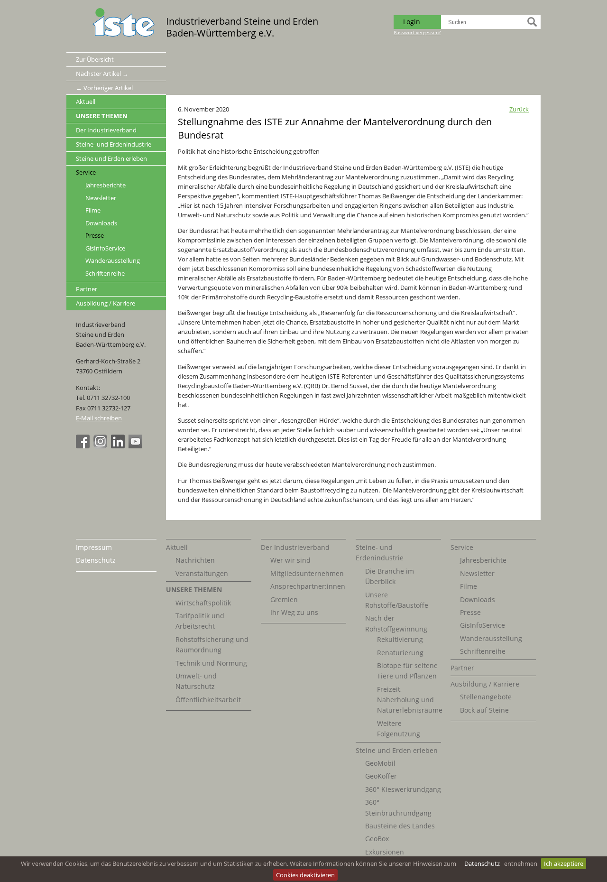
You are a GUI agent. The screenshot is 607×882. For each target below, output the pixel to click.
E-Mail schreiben (99, 418)
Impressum (94, 547)
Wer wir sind (290, 560)
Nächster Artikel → (102, 73)
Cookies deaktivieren (305, 875)
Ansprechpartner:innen (307, 586)
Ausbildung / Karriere (105, 303)
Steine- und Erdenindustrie (113, 144)
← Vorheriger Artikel (104, 88)
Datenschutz (482, 863)
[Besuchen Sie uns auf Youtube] (137, 446)
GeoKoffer (381, 775)
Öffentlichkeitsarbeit (208, 699)
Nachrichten (195, 560)
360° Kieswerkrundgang (403, 789)
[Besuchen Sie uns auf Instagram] (101, 446)
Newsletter (100, 198)
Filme (93, 210)
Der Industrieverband (106, 130)
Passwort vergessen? (417, 32)
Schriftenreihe (105, 273)
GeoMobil (380, 763)
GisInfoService (105, 248)
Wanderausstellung (112, 261)
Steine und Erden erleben (111, 158)
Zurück (519, 109)
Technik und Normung (211, 663)
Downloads (101, 223)
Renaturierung (400, 652)
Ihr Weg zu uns (294, 612)
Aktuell (85, 101)
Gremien (284, 599)
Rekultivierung (400, 639)
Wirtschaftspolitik (203, 602)
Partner (86, 289)
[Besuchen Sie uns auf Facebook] (84, 446)
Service (86, 172)
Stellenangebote (486, 696)
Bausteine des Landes (400, 825)
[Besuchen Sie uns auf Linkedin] (119, 446)
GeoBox (377, 838)
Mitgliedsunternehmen (307, 573)
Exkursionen (384, 851)
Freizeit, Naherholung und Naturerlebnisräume (409, 700)
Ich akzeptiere (563, 863)
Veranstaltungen (201, 573)
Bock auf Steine (484, 710)
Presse (94, 236)
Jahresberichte (105, 185)
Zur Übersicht (95, 59)
